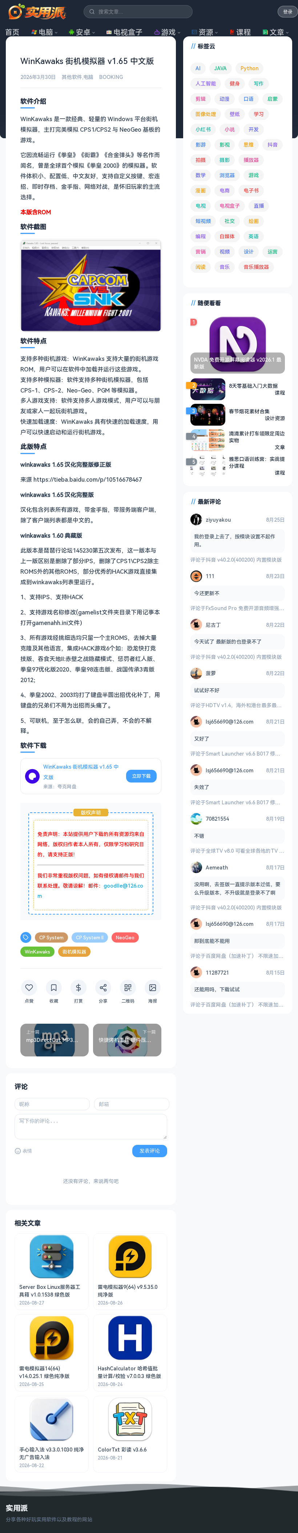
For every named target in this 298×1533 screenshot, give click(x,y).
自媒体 (227, 236)
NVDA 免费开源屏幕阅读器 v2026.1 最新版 (237, 363)
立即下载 (141, 776)
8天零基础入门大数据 (253, 385)
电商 (225, 190)
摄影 (225, 159)
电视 (201, 205)
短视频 (203, 221)
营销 (201, 251)
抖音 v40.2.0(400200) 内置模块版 (244, 559)
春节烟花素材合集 (249, 411)
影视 (225, 144)
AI (198, 68)
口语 (248, 98)
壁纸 (235, 114)
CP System (51, 937)
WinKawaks (37, 951)
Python (249, 68)
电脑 (46, 32)
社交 (230, 221)
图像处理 (206, 114)
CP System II (90, 937)
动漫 (225, 98)
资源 (206, 32)
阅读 (201, 266)
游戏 (168, 32)
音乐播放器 (256, 266)
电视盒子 (127, 32)
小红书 (203, 129)
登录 (288, 12)
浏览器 (227, 175)
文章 (277, 32)
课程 (243, 32)
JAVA (220, 68)
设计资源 (275, 418)
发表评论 (150, 1151)
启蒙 (272, 98)
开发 (254, 129)
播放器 (251, 159)
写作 (259, 83)
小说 (230, 129)
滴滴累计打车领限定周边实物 (257, 437)
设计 (248, 251)
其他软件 (72, 76)
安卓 (83, 32)
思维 (248, 144)
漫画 (201, 190)
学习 (259, 114)
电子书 (251, 190)
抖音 (272, 144)
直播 (259, 205)
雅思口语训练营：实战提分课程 (257, 462)
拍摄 (201, 159)
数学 (201, 175)
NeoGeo (125, 937)
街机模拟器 (74, 951)
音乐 (225, 266)
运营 (272, 251)
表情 (27, 1151)
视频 (225, 251)
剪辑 (201, 98)
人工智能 (206, 83)
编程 (201, 236)
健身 (235, 83)
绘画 (254, 221)
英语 (254, 236)
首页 (12, 32)
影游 (201, 144)
